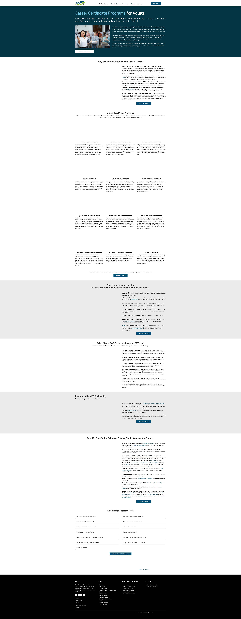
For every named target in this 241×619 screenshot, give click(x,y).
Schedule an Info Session (120, 275)
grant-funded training (137, 328)
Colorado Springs (156, 457)
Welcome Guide (126, 592)
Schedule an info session (119, 272)
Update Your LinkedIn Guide (129, 586)
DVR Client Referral (103, 597)
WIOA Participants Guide (128, 590)
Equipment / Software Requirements (107, 590)
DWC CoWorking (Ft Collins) (152, 584)
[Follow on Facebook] (76, 595)
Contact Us (78, 604)
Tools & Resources (127, 584)
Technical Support (103, 600)
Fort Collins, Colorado (148, 443)
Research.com (130, 89)
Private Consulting (103, 602)
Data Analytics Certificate (89, 142)
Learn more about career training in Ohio (142, 466)
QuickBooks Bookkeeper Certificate (89, 216)
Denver (149, 457)
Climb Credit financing (140, 496)
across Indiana (139, 476)
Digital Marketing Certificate (151, 142)
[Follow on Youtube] (84, 595)
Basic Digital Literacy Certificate (151, 216)
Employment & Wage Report (105, 599)
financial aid (124, 46)
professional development (129, 321)
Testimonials (79, 600)
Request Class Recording (105, 595)
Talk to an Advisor (84, 51)
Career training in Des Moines (145, 478)
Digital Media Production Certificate (120, 216)
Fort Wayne (131, 476)
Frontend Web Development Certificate (89, 253)
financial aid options (131, 410)
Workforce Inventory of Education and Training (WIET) (145, 462)
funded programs (142, 327)
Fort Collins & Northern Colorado (139, 457)
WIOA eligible (134, 299)
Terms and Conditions (81, 605)
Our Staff (78, 602)
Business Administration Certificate (120, 253)
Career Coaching (103, 593)
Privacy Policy (79, 607)
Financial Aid (102, 584)
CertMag (124, 77)
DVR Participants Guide (128, 588)
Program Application (103, 588)
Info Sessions (102, 586)
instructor (149, 35)
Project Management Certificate (120, 142)
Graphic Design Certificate (120, 179)
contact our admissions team (152, 415)
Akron (127, 464)
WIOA (123, 325)
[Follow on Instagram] (79, 595)
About (77, 598)
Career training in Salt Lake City (154, 482)
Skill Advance (153, 460)
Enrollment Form (103, 604)
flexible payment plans (152, 494)
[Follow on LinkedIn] (81, 595)
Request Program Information (120, 554)
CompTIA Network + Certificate (151, 179)
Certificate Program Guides (129, 593)
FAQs (100, 592)
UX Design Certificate (89, 179)
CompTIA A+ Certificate (151, 253)
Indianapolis (125, 476)
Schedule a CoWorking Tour (152, 586)
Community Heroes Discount (131, 492)
